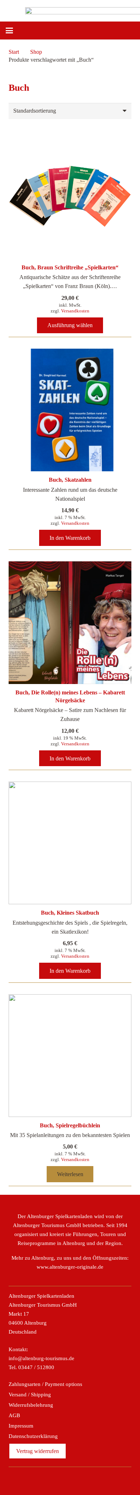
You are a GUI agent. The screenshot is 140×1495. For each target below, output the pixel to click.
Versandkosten (75, 310)
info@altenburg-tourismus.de (41, 1358)
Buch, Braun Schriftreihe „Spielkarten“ (70, 267)
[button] (35, 30)
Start (14, 52)
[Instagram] (62, 1479)
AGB (14, 1415)
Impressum (21, 1426)
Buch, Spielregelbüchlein (70, 1125)
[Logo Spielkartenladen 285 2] (10, 9)
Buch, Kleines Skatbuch (70, 913)
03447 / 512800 (36, 1367)
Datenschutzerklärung (33, 1436)
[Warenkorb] (131, 30)
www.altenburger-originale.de (70, 1267)
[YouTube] (93, 1479)
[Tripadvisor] (78, 1479)
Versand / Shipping (30, 1394)
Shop (36, 52)
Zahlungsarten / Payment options (45, 1384)
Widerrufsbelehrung (31, 1405)
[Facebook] (46, 1479)
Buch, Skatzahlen (70, 480)
